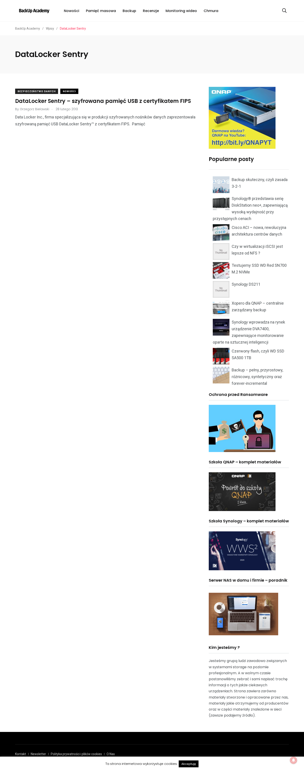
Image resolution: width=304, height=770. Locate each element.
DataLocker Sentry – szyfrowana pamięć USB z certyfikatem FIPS (103, 101)
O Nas (111, 754)
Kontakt (20, 754)
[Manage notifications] (293, 760)
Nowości (71, 10)
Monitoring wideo (181, 10)
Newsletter (38, 754)
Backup (129, 10)
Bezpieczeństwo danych (37, 91)
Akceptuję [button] (188, 764)
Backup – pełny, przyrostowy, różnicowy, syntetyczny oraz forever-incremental (257, 377)
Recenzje (151, 10)
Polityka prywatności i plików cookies (76, 754)
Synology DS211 (246, 284)
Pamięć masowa (101, 10)
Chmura (211, 10)
